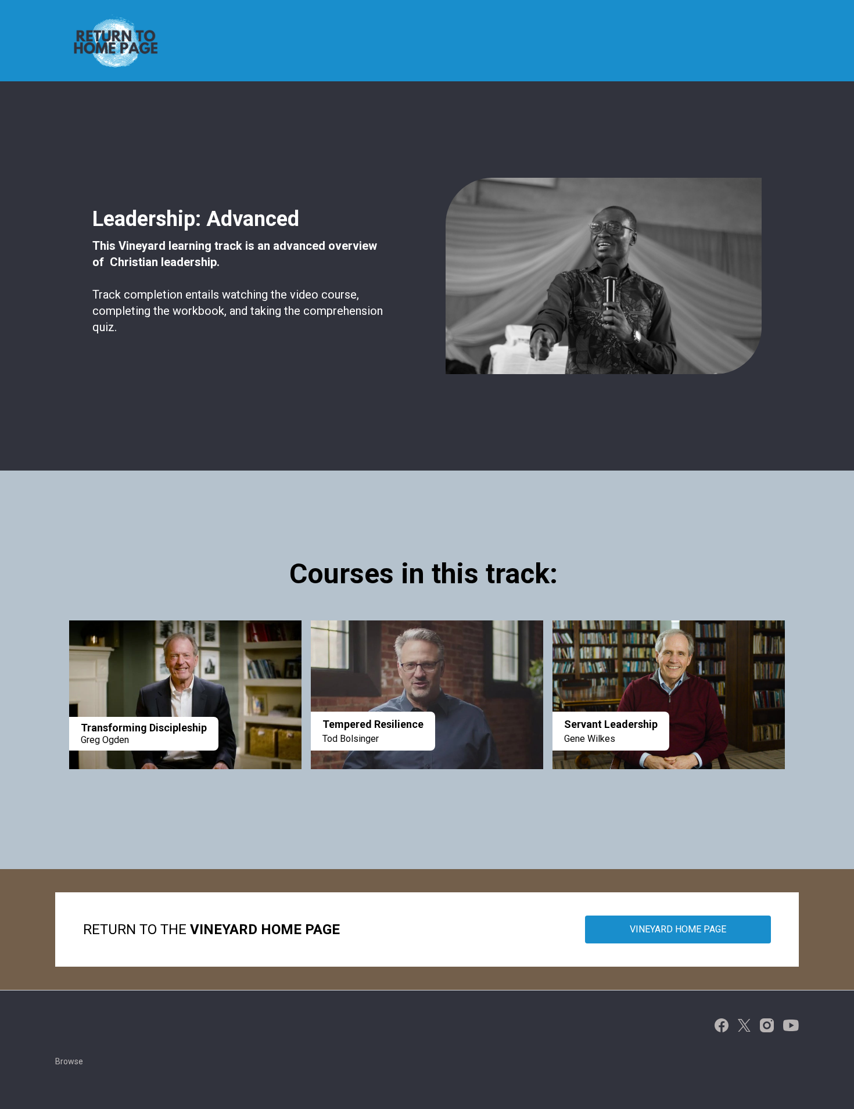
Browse (69, 1061)
